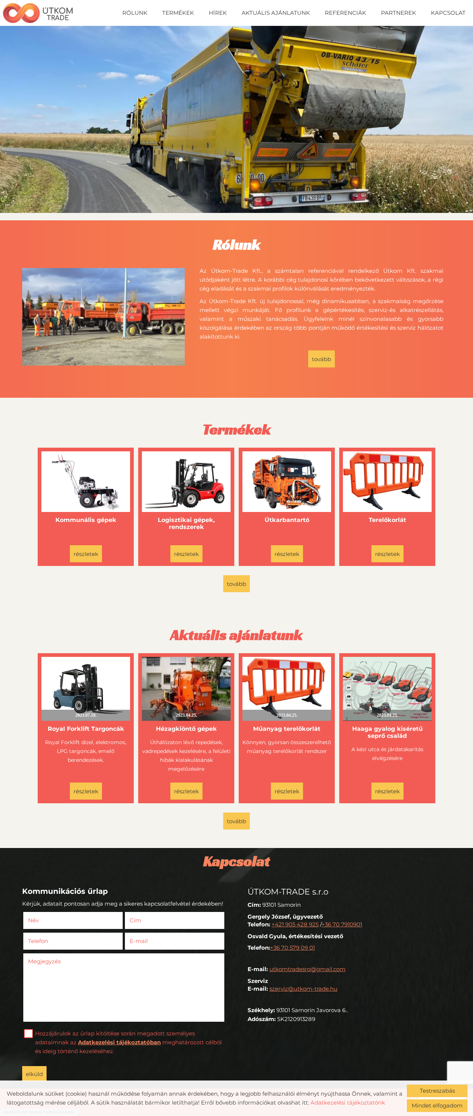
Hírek (218, 12)
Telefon (49, 940)
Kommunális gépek (85, 519)
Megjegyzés (44, 961)
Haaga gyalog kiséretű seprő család (387, 732)
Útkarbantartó (287, 519)
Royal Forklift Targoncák (86, 728)
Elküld (34, 1074)
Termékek (178, 12)
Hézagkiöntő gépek (186, 728)
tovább (321, 359)
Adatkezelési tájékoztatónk (347, 1102)
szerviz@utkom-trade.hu (303, 988)
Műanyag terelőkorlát (286, 728)
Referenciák (345, 12)
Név (44, 920)
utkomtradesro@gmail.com (307, 969)
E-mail (150, 940)
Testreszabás (437, 1090)
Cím (135, 920)
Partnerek (398, 12)
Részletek (86, 553)
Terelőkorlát (387, 519)
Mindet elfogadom (437, 1105)
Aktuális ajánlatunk (276, 12)
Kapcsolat (448, 12)
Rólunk (134, 12)
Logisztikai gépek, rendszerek (186, 523)
